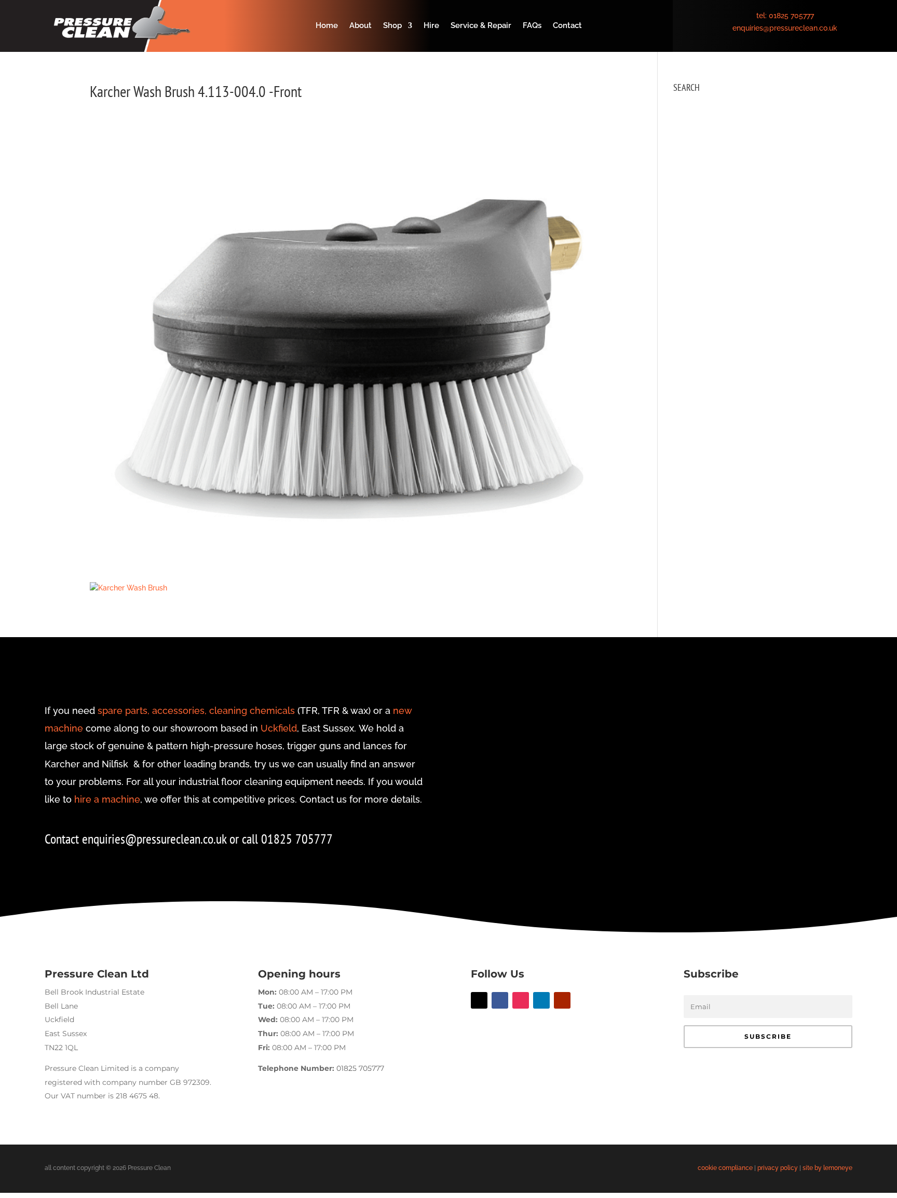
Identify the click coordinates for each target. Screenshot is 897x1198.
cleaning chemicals (252, 710)
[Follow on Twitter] (479, 1000)
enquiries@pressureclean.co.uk (784, 28)
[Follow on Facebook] (500, 1000)
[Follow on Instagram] (520, 1000)
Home (327, 26)
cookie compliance (725, 1168)
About (360, 26)
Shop (392, 26)
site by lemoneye (827, 1168)
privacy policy (777, 1168)
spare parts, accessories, (152, 710)
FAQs (532, 26)
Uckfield (279, 728)
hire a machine (107, 799)
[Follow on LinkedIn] (541, 1000)
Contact (567, 26)
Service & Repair (481, 26)
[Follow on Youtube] (562, 1000)
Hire (431, 26)
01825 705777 (791, 15)
